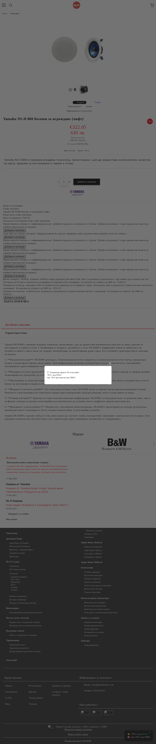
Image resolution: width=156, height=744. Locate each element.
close (110, 363)
